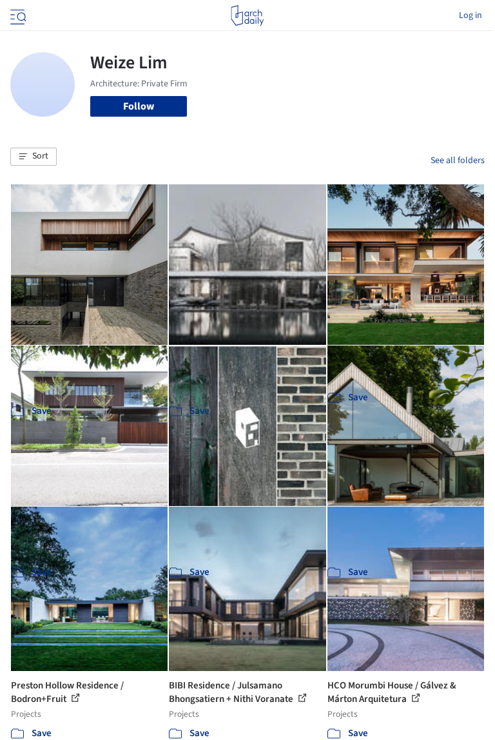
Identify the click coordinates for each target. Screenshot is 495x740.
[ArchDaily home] (247, 15)
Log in (470, 15)
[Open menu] (17, 15)
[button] (33, 157)
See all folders (458, 160)
